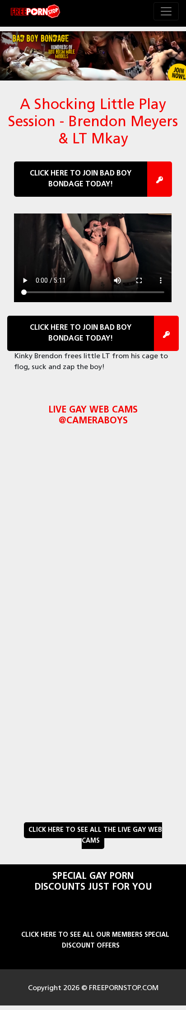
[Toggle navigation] (166, 11)
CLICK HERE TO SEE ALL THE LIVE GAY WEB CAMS (95, 835)
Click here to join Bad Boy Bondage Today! (80, 179)
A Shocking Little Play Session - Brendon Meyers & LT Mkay (93, 122)
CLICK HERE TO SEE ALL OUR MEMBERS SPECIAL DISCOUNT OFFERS (95, 940)
